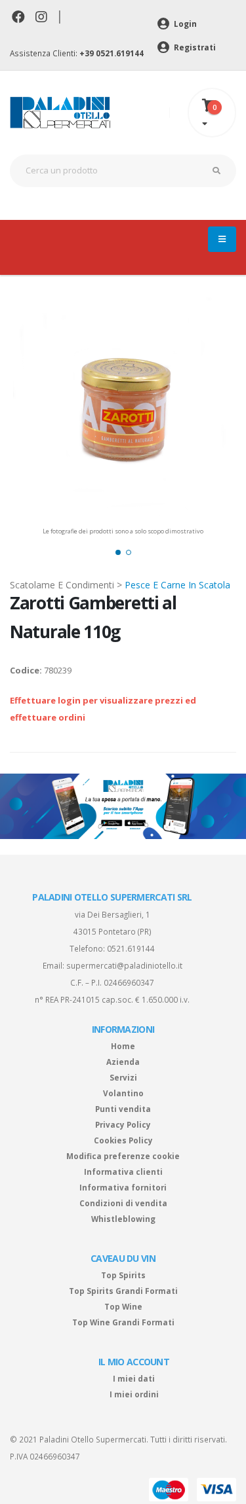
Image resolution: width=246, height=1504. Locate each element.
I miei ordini (134, 1394)
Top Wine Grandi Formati (123, 1322)
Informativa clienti (123, 1171)
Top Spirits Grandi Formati (123, 1290)
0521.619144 (131, 948)
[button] (118, 552)
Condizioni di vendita (123, 1203)
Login (184, 23)
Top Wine (123, 1306)
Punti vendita (123, 1108)
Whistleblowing (123, 1218)
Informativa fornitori (123, 1187)
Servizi (123, 1077)
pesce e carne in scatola (177, 585)
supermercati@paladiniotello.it (124, 965)
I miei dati (134, 1378)
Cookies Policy (123, 1140)
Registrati (194, 47)
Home (123, 1046)
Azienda (123, 1061)
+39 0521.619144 (111, 53)
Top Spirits (123, 1275)
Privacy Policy (123, 1124)
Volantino (123, 1093)
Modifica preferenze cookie (123, 1156)
